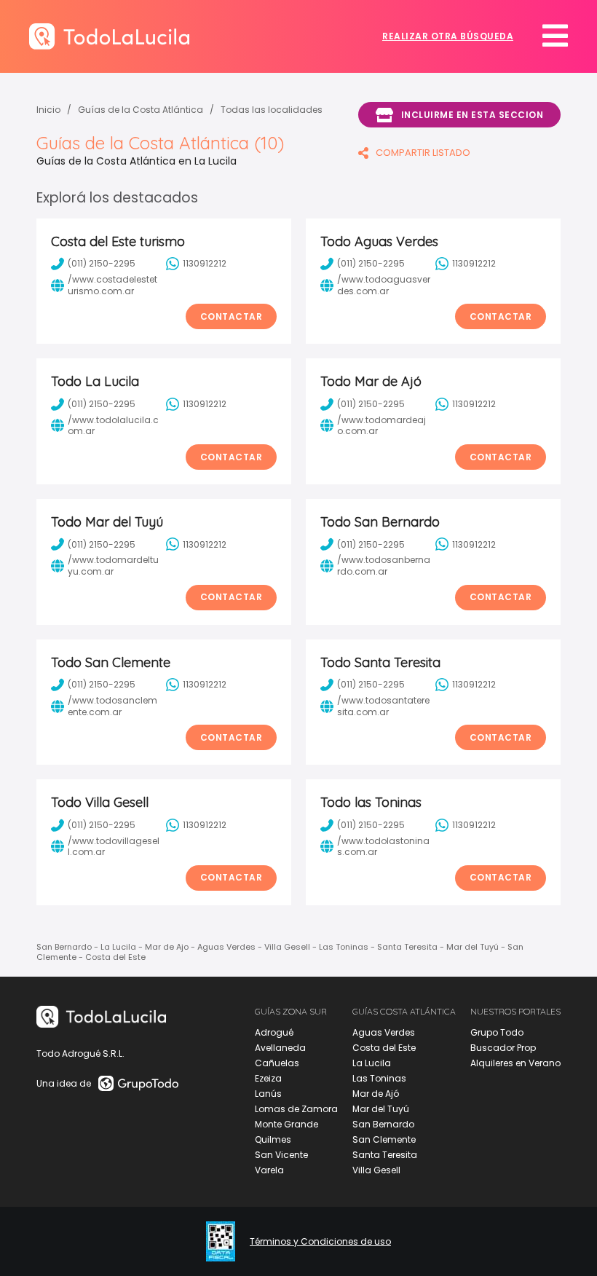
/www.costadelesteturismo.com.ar (112, 285)
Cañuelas (277, 1063)
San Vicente (281, 1155)
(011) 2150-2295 (101, 263)
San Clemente (384, 1139)
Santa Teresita (384, 1155)
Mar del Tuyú (380, 1109)
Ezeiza (268, 1078)
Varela (269, 1170)
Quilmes (273, 1139)
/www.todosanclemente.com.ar (112, 706)
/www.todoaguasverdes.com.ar (383, 285)
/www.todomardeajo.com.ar (381, 425)
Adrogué (274, 1032)
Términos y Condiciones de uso (320, 1242)
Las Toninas (379, 1078)
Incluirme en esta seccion (472, 115)
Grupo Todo (496, 1032)
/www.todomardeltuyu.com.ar (113, 565)
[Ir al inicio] (109, 36)
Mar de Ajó (375, 1093)
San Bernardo (383, 1124)
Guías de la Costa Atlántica (140, 109)
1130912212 (204, 263)
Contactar (231, 316)
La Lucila (371, 1063)
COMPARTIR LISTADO (423, 153)
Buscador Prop (503, 1047)
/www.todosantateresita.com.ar (383, 706)
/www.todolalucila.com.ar (113, 425)
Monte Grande (286, 1124)
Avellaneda (280, 1047)
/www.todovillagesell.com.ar (113, 846)
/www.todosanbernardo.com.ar (383, 565)
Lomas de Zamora (296, 1109)
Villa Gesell (376, 1170)
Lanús (268, 1093)
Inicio (48, 109)
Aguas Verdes (383, 1032)
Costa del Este (384, 1047)
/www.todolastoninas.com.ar (383, 846)
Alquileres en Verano (515, 1063)
